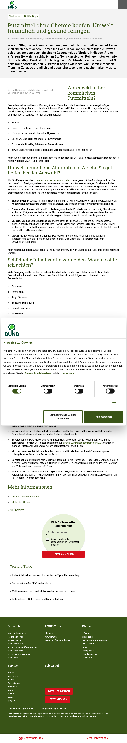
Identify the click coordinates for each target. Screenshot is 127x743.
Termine (11, 679)
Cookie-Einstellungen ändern (20, 708)
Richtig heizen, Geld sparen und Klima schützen (37, 599)
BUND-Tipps (31, 16)
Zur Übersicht (17, 509)
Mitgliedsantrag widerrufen (54, 708)
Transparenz (88, 651)
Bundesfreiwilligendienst (19, 654)
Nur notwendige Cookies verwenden (63, 416)
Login (10, 697)
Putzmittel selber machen (26, 496)
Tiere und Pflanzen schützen (57, 640)
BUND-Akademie (15, 651)
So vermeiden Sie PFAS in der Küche (31, 583)
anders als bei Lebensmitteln (53, 180)
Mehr (114, 402)
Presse (11, 672)
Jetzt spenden (33, 738)
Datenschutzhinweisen (38, 373)
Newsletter (12, 686)
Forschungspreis (89, 654)
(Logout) (12, 700)
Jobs (84, 647)
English (11, 690)
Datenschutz (87, 658)
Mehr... (96, 716)
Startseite (14, 16)
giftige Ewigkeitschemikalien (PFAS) (82, 442)
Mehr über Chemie (21, 502)
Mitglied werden (97, 738)
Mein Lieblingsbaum (17, 633)
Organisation (88, 637)
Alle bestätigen (104, 416)
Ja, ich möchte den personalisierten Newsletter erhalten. (65, 542)
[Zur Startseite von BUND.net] (12, 5)
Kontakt (11, 693)
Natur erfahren (51, 637)
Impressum (68, 373)
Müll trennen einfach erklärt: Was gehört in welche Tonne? (43, 591)
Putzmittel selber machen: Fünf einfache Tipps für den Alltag (45, 575)
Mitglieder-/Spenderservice (94, 640)
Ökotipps (49, 633)
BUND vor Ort (88, 644)
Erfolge (85, 633)
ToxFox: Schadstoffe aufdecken (22, 647)
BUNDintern (13, 658)
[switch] (48, 391)
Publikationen (14, 683)
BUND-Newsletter (15, 644)
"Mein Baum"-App (15, 637)
